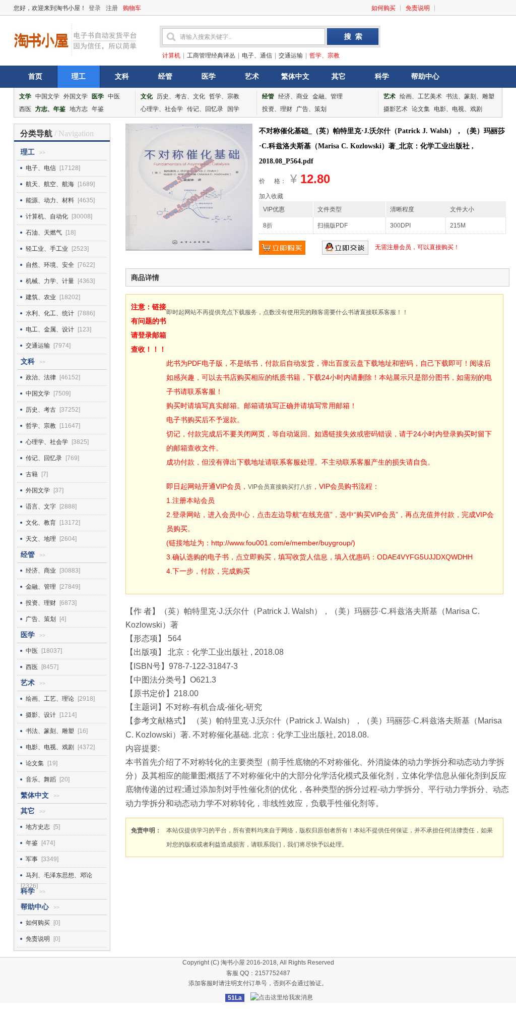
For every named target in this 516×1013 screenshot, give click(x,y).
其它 (339, 76)
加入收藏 (271, 196)
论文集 (421, 108)
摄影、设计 (41, 714)
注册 (112, 8)
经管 (165, 76)
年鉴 (98, 108)
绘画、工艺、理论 (50, 698)
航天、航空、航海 (50, 184)
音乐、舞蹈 (41, 779)
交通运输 (291, 55)
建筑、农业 (41, 297)
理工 (79, 76)
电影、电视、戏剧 (458, 108)
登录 (95, 8)
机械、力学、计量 (50, 281)
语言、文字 (41, 506)
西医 (25, 108)
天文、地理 (41, 538)
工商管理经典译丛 (211, 55)
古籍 (32, 474)
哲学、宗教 (324, 55)
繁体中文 (295, 76)
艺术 (252, 76)
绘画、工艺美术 (421, 96)
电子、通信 (257, 55)
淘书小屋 (233, 962)
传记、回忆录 (205, 108)
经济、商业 (293, 96)
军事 (32, 859)
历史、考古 (41, 409)
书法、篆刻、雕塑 (470, 96)
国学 (233, 108)
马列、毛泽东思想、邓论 (59, 875)
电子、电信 (41, 168)
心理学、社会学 (162, 108)
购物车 (132, 8)
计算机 (171, 55)
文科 (122, 76)
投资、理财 (277, 108)
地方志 (79, 108)
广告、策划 (311, 108)
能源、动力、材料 (50, 200)
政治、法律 (41, 377)
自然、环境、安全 (50, 264)
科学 (382, 76)
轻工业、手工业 (47, 248)
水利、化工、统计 (50, 313)
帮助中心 (425, 76)
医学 (209, 76)
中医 (114, 96)
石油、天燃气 (44, 232)
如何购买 (383, 8)
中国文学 (47, 96)
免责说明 (418, 8)
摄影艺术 (395, 108)
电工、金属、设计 (50, 329)
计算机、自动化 (47, 216)
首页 (35, 76)
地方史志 (38, 826)
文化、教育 (41, 522)
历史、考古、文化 (181, 96)
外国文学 (75, 96)
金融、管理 (327, 96)
